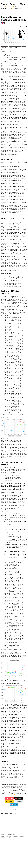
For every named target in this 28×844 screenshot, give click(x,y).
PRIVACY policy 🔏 (6, 8)
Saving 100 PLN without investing (14, 57)
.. (2, 13)
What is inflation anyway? (12, 55)
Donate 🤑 (11, 7)
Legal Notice (8, 54)
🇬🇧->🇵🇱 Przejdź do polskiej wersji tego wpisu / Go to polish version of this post (13, 47)
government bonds (14, 97)
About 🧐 (4, 7)
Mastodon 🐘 (17, 8)
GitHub (4, 841)
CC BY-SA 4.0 (4, 832)
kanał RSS (7, 837)
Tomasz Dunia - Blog (13, 4)
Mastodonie (11, 834)
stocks (3, 98)
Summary (6, 61)
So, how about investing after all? (15, 59)
